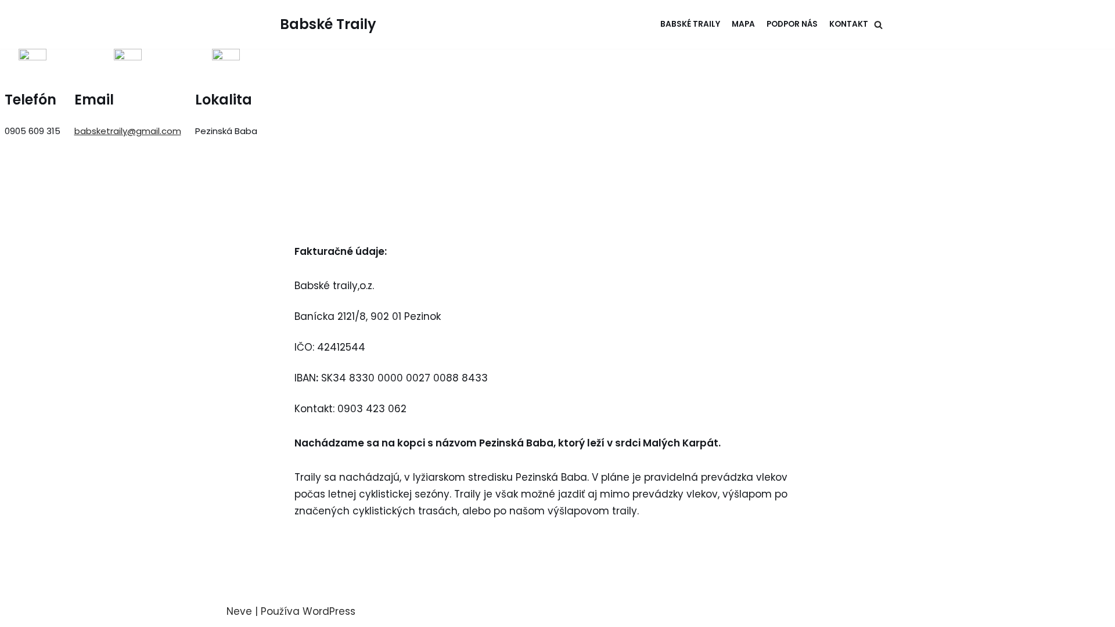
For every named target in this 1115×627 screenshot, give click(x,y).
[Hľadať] (878, 24)
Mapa (743, 24)
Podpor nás (792, 24)
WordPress (329, 611)
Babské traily (690, 24)
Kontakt (848, 24)
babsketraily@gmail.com (127, 131)
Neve (239, 611)
